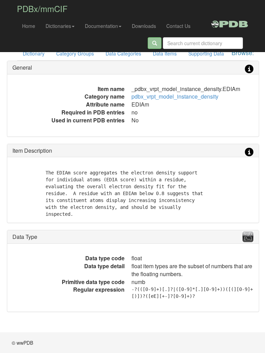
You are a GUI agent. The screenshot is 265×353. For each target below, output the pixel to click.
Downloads (144, 25)
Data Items (165, 53)
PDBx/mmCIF (42, 8)
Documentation (101, 25)
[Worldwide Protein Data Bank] (229, 23)
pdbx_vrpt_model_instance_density (174, 96)
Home (28, 25)
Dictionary (34, 53)
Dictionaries (58, 25)
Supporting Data (206, 53)
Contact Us (178, 25)
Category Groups (75, 53)
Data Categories (123, 53)
